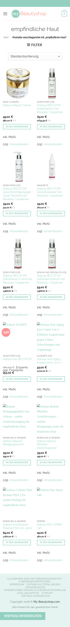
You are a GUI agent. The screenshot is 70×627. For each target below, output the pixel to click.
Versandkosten (19, 144)
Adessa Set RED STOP (17, 359)
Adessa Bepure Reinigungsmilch (13, 442)
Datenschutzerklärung (43, 584)
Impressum (17, 584)
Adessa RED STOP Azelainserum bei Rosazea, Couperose (50, 109)
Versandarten (35, 587)
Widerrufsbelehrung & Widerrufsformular (35, 590)
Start (6, 37)
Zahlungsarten (28, 593)
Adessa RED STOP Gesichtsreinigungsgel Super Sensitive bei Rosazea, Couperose (17, 194)
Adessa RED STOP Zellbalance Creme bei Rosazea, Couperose (17, 279)
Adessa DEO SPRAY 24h (49, 526)
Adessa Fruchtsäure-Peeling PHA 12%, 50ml (17, 526)
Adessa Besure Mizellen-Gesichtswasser (47, 444)
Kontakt (47, 593)
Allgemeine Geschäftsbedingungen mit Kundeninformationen (34, 580)
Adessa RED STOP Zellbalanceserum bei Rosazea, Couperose (51, 279)
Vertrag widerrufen (35, 595)
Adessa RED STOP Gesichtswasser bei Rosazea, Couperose (50, 192)
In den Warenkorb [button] (17, 126)
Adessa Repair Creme (17, 105)
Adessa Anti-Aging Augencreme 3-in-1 (49, 361)
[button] (5, 13)
